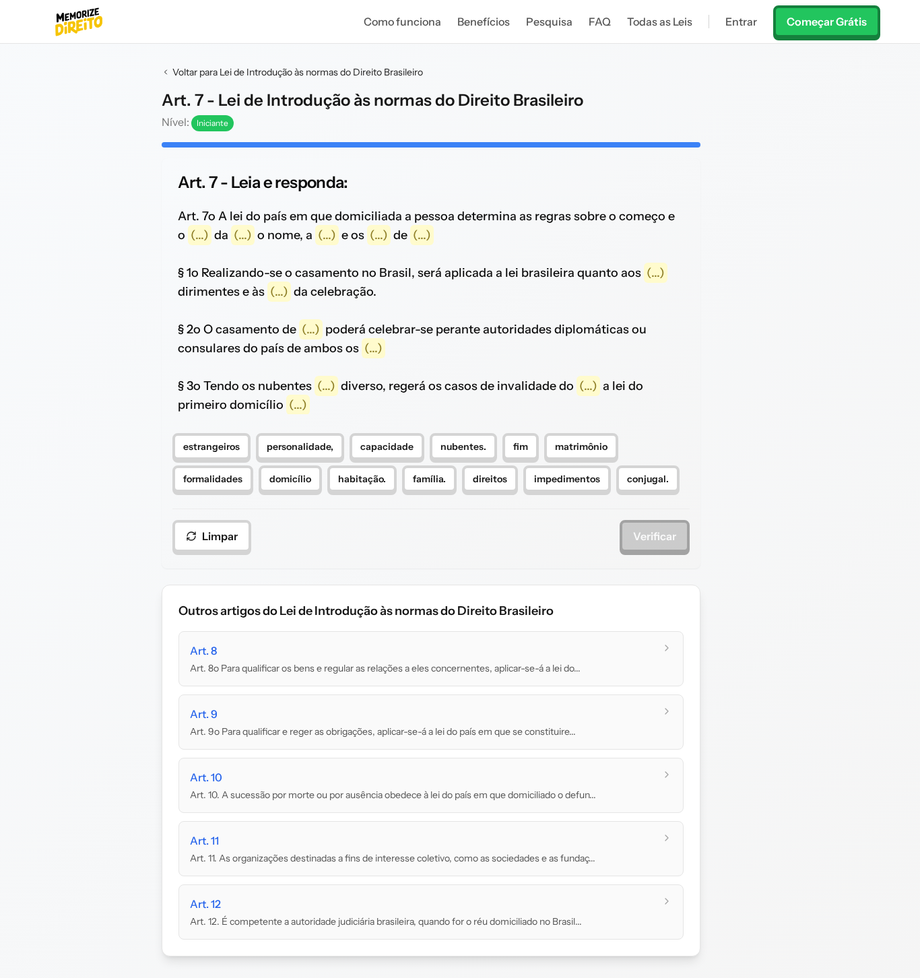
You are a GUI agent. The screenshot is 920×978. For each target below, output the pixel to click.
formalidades (212, 479)
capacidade (387, 447)
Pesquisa (549, 21)
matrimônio (581, 447)
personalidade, (300, 447)
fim (520, 447)
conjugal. (648, 479)
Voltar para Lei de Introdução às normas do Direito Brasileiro (297, 72)
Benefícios (483, 21)
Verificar (654, 536)
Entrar (741, 21)
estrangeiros (211, 447)
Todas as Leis (659, 21)
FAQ (600, 21)
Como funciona (402, 21)
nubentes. (463, 447)
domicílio (290, 479)
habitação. (362, 479)
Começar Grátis (827, 21)
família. (429, 479)
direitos (490, 479)
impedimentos (567, 479)
